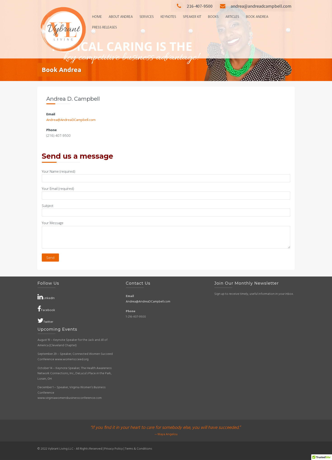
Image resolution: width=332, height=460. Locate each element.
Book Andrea (257, 17)
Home (97, 17)
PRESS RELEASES (104, 27)
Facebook (48, 310)
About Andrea (121, 17)
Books (213, 17)
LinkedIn (49, 298)
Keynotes (168, 17)
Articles (232, 17)
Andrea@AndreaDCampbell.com (71, 119)
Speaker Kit (192, 17)
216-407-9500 (200, 6)
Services (147, 17)
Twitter (48, 322)
